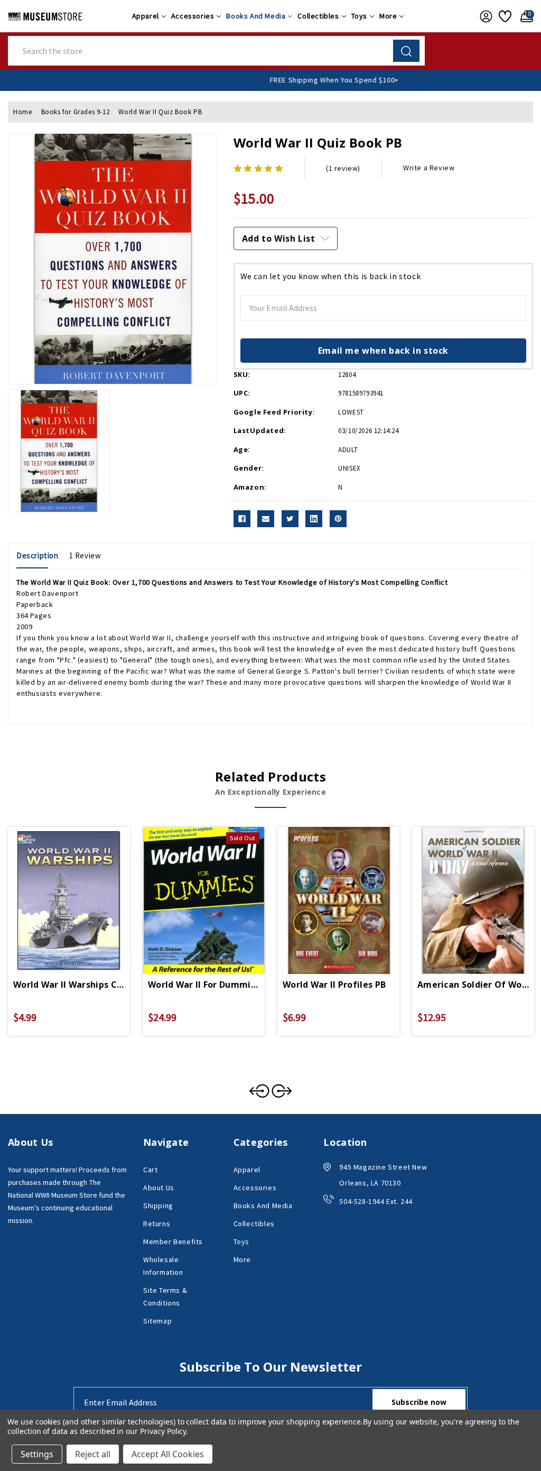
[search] (406, 51)
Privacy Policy (163, 1431)
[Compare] (81, 888)
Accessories (192, 16)
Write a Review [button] (428, 167)
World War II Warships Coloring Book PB (69, 984)
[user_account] (483, 16)
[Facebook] (242, 518)
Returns (156, 1223)
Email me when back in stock (383, 350)
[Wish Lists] (504, 16)
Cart (150, 1169)
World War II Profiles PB (334, 984)
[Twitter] (290, 518)
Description (37, 555)
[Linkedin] (313, 518)
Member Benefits (173, 1241)
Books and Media (255, 16)
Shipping (158, 1205)
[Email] (265, 518)
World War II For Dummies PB (203, 984)
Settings (37, 1454)
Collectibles (318, 16)
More (388, 16)
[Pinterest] (338, 518)
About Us (158, 1187)
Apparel (145, 16)
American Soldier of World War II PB (473, 984)
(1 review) (343, 168)
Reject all (92, 1454)
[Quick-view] (56, 888)
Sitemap (157, 1321)
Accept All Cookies (168, 1454)
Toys (359, 16)
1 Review (85, 555)
